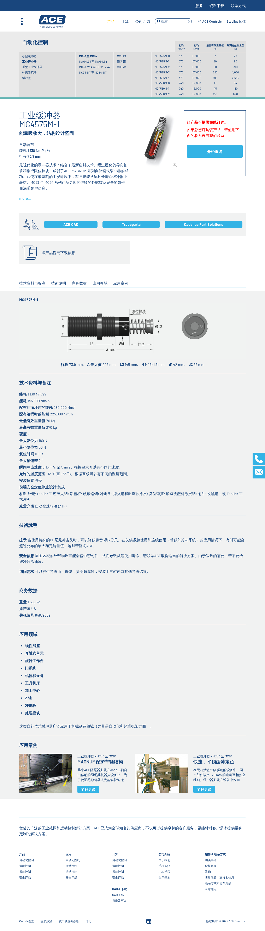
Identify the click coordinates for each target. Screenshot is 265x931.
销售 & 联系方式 (215, 854)
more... (25, 198)
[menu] (128, 21)
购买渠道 (211, 860)
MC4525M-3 (162, 72)
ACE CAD (70, 224)
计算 (115, 854)
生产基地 (164, 877)
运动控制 (25, 866)
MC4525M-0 (162, 56)
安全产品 (25, 877)
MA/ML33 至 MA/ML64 (93, 61)
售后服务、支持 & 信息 (219, 877)
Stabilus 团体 (236, 21)
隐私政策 (46, 921)
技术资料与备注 (32, 283)
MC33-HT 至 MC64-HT (93, 72)
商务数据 (79, 283)
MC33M (121, 56)
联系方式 (238, 5)
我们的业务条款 (69, 921)
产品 (22, 854)
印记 (89, 921)
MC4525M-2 (162, 67)
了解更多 (88, 789)
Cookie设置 (26, 921)
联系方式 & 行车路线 (218, 883)
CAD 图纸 (118, 895)
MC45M (121, 61)
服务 (199, 5)
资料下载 (216, 5)
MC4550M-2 (162, 94)
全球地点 (211, 889)
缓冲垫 (26, 78)
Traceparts (131, 224)
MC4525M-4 (162, 77)
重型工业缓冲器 (32, 67)
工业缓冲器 (29, 61)
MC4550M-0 (162, 83)
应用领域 (100, 283)
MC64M (121, 67)
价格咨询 (211, 866)
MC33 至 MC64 (88, 56)
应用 (69, 854)
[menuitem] (110, 21)
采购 (208, 871)
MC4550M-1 (162, 88)
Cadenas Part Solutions (203, 224)
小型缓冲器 (29, 56)
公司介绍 (164, 854)
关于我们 (164, 860)
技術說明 (58, 283)
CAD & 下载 (119, 889)
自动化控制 (26, 860)
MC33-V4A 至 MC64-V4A (94, 67)
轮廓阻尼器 (29, 72)
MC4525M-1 (162, 61)
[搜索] (189, 21)
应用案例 (120, 283)
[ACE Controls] (52, 21)
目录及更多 (119, 900)
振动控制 (25, 871)
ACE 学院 (164, 871)
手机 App (164, 866)
